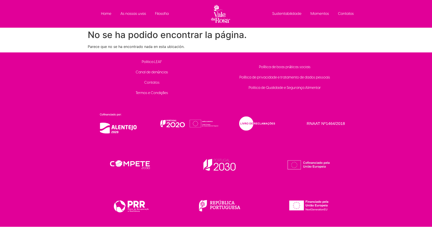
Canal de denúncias (152, 72)
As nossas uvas (133, 14)
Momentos (319, 14)
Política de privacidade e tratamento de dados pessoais (284, 77)
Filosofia (162, 14)
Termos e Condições (152, 93)
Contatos (346, 14)
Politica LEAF (152, 62)
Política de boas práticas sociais (284, 67)
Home (106, 14)
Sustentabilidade (287, 14)
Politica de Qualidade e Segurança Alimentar (285, 88)
